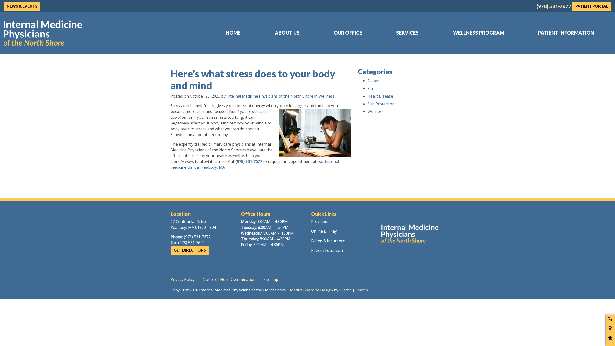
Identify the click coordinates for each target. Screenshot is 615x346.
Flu (370, 88)
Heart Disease (380, 96)
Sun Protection (381, 103)
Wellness (327, 96)
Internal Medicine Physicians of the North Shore (270, 96)
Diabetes (376, 80)
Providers (319, 221)
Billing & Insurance (328, 240)
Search (362, 290)
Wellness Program (478, 33)
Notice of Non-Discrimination (229, 279)
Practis (345, 290)
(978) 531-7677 (553, 6)
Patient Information (566, 33)
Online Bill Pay (324, 231)
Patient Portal (591, 6)
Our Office (348, 33)
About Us (287, 33)
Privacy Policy (183, 279)
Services (407, 33)
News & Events (22, 6)
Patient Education (327, 250)
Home (233, 33)
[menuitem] (233, 32)
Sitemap (271, 279)
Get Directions (190, 250)
